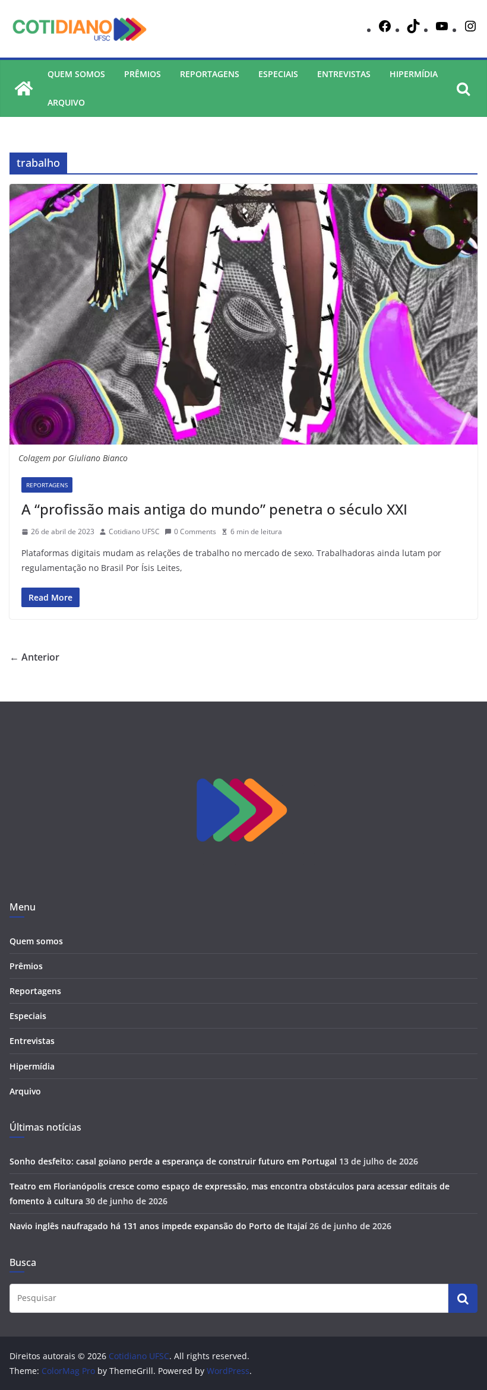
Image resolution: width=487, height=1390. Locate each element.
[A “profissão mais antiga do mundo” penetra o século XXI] (243, 314)
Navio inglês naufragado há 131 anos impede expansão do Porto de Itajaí (158, 1226)
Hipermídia (414, 74)
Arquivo (66, 102)
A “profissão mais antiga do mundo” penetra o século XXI (214, 509)
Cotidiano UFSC (134, 531)
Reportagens (209, 74)
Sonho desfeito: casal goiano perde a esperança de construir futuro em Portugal (173, 1161)
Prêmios (142, 74)
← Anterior (34, 657)
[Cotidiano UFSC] (24, 88)
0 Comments (195, 531)
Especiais (278, 74)
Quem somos (76, 74)
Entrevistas (344, 74)
